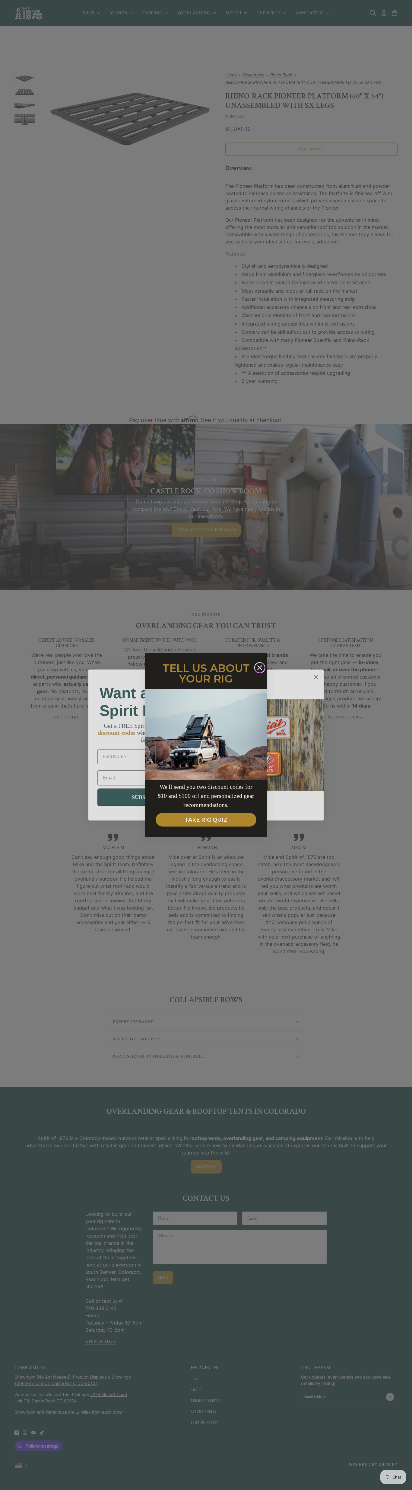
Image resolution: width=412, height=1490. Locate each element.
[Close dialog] (260, 668)
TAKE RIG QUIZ (206, 820)
